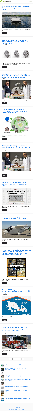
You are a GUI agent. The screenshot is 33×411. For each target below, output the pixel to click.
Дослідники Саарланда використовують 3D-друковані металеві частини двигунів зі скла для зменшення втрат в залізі (16, 75)
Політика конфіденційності (12, 404)
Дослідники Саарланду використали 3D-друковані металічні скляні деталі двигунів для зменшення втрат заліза (16, 147)
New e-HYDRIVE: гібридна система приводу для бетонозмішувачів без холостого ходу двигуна (16, 291)
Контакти (23, 404)
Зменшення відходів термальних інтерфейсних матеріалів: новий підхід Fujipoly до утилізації (14, 111)
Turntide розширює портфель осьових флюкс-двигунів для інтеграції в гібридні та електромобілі (16, 41)
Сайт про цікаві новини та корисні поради (16, 409)
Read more (4, 33)
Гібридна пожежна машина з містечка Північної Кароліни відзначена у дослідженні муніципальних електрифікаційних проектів (14, 329)
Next (23, 359)
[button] (27, 1)
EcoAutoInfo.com (17, 407)
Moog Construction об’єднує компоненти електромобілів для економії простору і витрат (15, 184)
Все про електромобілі (18, 1)
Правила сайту (19, 404)
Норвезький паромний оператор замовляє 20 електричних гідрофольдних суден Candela (16, 8)
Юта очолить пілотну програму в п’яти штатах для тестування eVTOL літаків (14, 217)
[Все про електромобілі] (5, 1)
